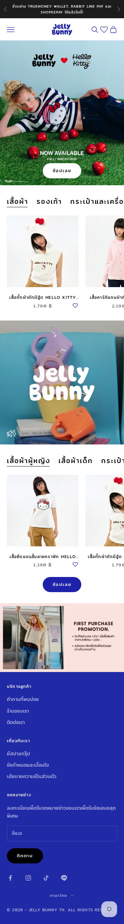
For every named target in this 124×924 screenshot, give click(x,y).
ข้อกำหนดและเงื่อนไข (28, 765)
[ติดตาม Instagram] (28, 877)
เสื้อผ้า (17, 201)
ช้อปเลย (62, 170)
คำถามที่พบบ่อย (23, 699)
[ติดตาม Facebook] (10, 877)
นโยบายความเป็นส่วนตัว (31, 776)
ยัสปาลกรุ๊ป (18, 753)
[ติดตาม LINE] (64, 877)
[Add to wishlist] (75, 304)
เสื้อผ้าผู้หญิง (28, 460)
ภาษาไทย (58, 895)
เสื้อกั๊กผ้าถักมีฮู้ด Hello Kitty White (42, 297)
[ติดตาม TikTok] (46, 877)
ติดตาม (25, 855)
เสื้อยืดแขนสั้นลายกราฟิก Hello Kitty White (43, 556)
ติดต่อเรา (16, 722)
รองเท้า (49, 201)
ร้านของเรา (18, 711)
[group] (62, 637)
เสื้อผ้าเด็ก (76, 460)
